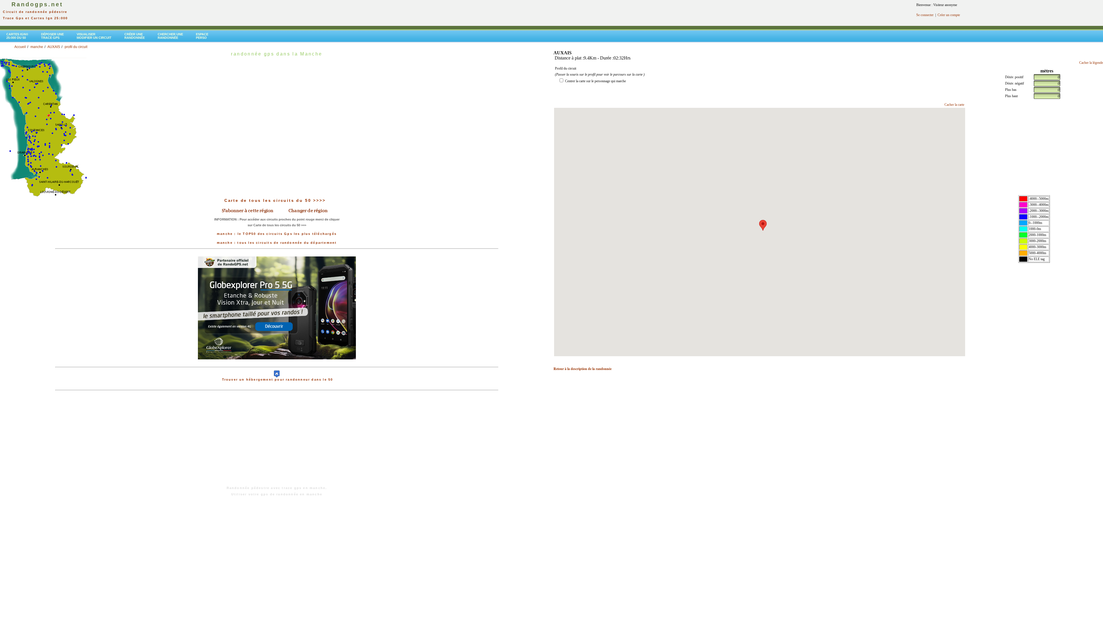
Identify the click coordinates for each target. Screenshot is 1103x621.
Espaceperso (202, 35)
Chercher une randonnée (170, 35)
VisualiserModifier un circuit (94, 35)
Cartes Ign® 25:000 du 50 (17, 35)
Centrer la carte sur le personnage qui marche (595, 81)
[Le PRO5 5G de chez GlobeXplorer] (277, 308)
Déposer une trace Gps (52, 35)
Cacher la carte (954, 105)
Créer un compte (949, 15)
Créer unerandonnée (134, 35)
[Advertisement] (277, 441)
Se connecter (925, 15)
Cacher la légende (1091, 63)
